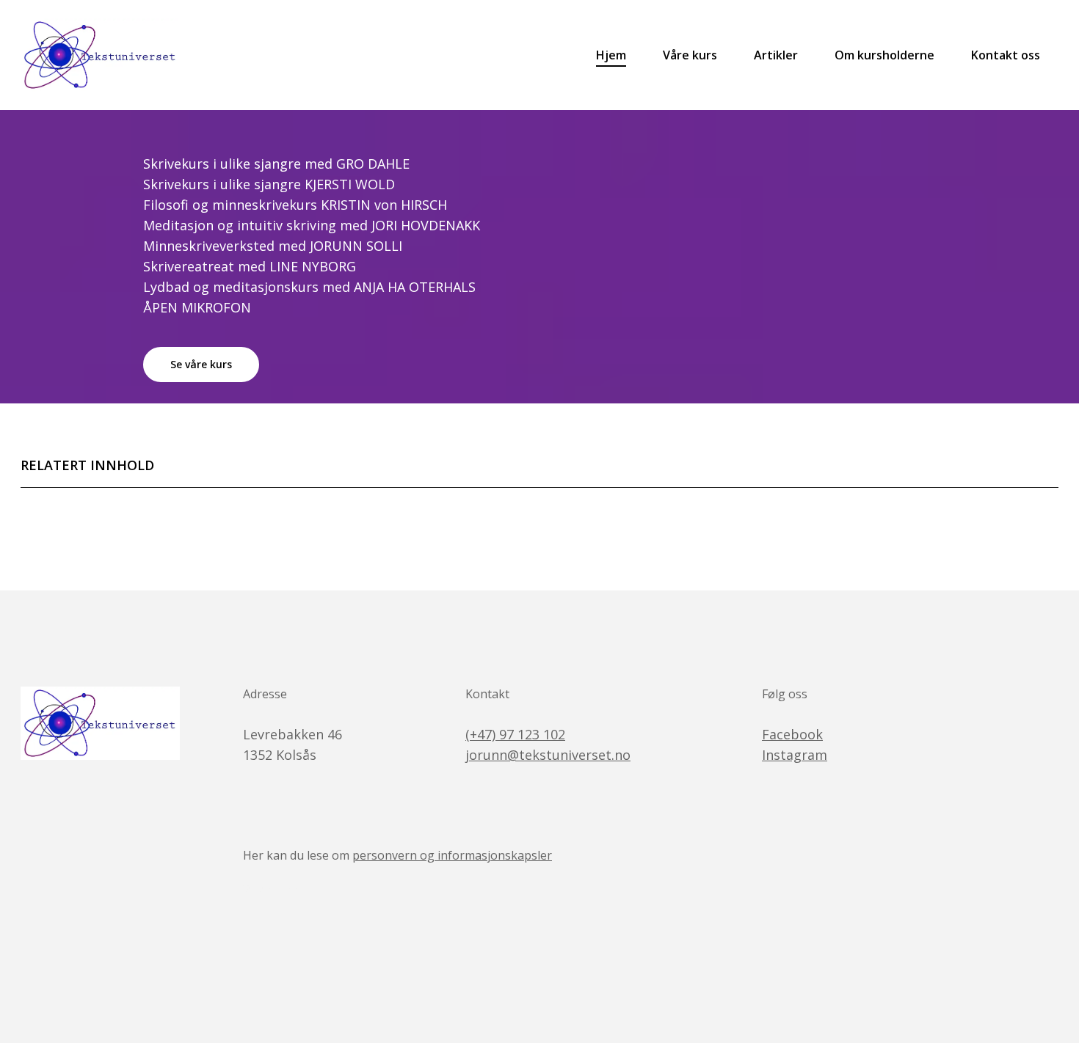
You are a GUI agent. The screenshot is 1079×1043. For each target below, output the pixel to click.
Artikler (776, 55)
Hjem (611, 55)
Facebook (792, 734)
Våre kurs (690, 55)
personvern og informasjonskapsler (452, 855)
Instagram (794, 755)
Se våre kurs (201, 364)
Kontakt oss (1005, 55)
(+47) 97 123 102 (515, 734)
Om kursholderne (884, 55)
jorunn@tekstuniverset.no (548, 755)
